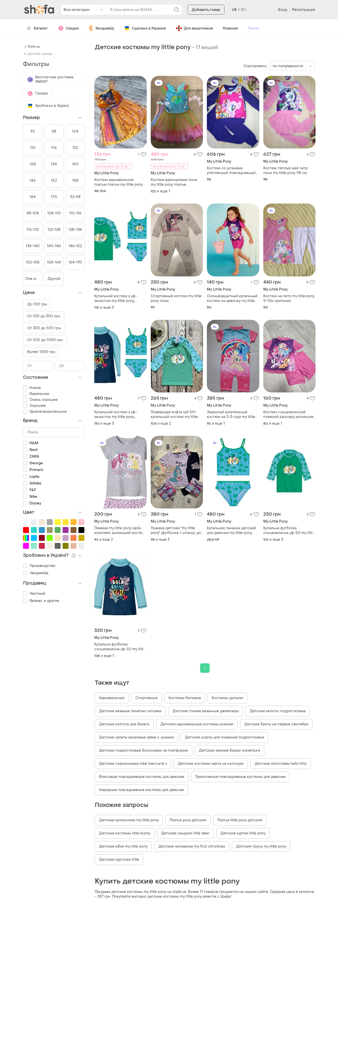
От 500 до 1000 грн (45, 340)
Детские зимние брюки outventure (229, 750)
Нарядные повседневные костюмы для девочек (141, 790)
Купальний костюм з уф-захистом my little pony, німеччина (115, 298)
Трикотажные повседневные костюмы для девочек (240, 776)
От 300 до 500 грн (44, 328)
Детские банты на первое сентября (276, 724)
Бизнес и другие (44, 600)
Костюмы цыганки (227, 698)
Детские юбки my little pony (123, 846)
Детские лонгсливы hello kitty (281, 763)
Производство (42, 565)
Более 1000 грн (41, 352)
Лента (253, 28)
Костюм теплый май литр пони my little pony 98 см (285, 170)
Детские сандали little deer (185, 833)
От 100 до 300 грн (43, 316)
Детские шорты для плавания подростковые (224, 737)
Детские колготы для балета (124, 724)
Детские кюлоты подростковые (278, 711)
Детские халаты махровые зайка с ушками (136, 737)
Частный (37, 593)
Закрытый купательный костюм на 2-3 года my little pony (231, 414)
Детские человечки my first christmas (191, 846)
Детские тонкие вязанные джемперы (205, 711)
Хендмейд (104, 28)
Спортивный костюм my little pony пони (176, 298)
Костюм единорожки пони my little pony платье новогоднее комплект (174, 182)
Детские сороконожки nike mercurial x (133, 763)
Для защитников (198, 28)
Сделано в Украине (149, 28)
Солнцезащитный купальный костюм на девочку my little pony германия (232, 298)
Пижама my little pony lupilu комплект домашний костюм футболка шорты (119, 530)
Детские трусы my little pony (261, 846)
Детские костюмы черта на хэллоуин (211, 763)
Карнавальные (111, 698)
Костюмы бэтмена (185, 698)
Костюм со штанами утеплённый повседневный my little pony (231, 170)
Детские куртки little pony (243, 833)
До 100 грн (37, 304)
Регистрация (303, 9)
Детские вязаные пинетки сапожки (130, 711)
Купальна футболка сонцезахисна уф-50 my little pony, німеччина (288, 530)
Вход (282, 9)
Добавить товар (206, 9)
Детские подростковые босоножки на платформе (143, 750)
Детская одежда (39, 54)
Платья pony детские (187, 820)
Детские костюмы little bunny (124, 833)
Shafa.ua (33, 47)
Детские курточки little (119, 859)
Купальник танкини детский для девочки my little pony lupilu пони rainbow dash (231, 530)
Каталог (41, 28)
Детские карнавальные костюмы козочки (196, 724)
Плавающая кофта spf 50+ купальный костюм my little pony (174, 414)
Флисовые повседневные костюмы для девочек (141, 776)
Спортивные (146, 698)
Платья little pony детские (239, 820)
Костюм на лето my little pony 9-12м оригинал (288, 298)
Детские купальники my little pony (129, 820)
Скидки (72, 28)
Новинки (230, 28)
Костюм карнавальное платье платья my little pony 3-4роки (118, 182)
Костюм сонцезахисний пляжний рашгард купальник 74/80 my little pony (288, 414)
